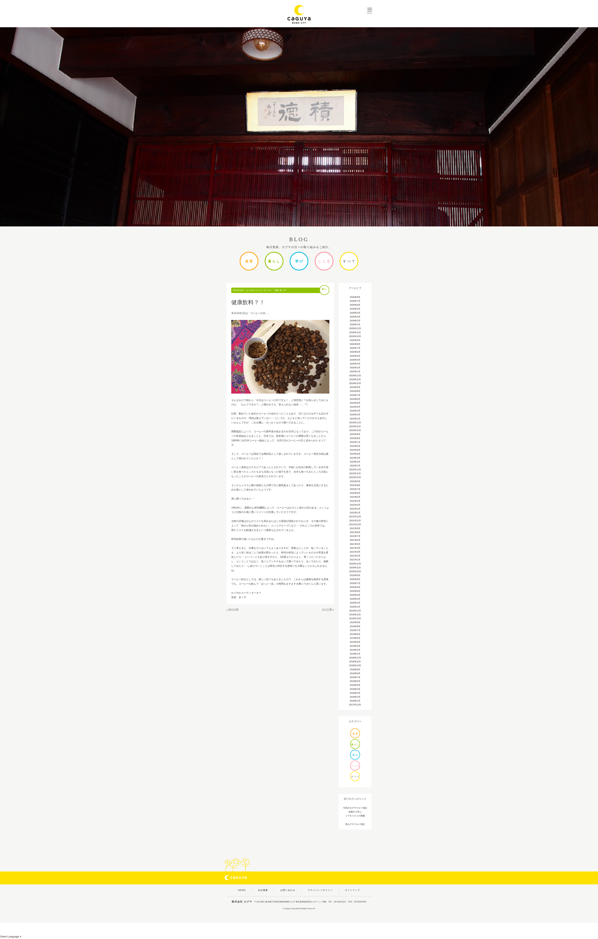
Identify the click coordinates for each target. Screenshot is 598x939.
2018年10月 (355, 665)
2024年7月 (355, 395)
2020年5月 (355, 591)
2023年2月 (355, 461)
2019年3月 (355, 646)
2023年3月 (355, 458)
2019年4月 (355, 642)
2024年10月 (355, 383)
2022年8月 (355, 485)
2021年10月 (355, 524)
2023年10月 (355, 430)
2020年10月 (355, 571)
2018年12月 (355, 657)
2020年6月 (355, 587)
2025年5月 (355, 356)
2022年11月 (355, 473)
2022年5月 (355, 497)
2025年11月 (355, 332)
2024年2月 (355, 414)
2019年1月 (355, 654)
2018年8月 (355, 673)
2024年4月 (355, 407)
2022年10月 (355, 477)
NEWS (242, 890)
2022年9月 (355, 481)
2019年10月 (355, 618)
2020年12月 (355, 563)
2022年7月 (355, 489)
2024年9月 (355, 387)
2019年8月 (355, 626)
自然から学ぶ (355, 811)
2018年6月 (355, 681)
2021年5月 (355, 544)
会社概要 (263, 890)
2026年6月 (355, 305)
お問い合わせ (287, 890)
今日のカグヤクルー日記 (355, 808)
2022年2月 (355, 508)
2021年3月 (355, 552)
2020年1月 (355, 607)
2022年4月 (355, 501)
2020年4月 (355, 595)
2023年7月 (355, 442)
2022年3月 (355, 505)
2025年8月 (355, 344)
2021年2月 (355, 555)
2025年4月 (355, 360)
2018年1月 (355, 701)
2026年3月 (355, 316)
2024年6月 (355, 399)
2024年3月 (355, 410)
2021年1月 (355, 559)
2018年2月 (355, 697)
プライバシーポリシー (320, 890)
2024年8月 (355, 391)
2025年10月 (355, 336)
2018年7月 (355, 677)
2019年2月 (355, 650)
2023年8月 (355, 438)
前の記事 (234, 609)
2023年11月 (355, 426)
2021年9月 (355, 528)
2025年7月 (355, 348)
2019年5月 (355, 638)
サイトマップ (352, 890)
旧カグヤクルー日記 (355, 824)
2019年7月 (355, 630)
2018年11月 (355, 661)
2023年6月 (355, 446)
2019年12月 (355, 610)
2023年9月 (355, 434)
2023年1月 (355, 465)
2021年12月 (355, 516)
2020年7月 (355, 583)
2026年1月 (355, 324)
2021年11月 (355, 520)
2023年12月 (355, 422)
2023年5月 (355, 450)
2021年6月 (355, 540)
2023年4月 (355, 454)
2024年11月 (355, 379)
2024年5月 (355, 403)
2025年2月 (355, 367)
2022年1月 (355, 512)
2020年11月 (355, 567)
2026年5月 (355, 309)
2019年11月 (355, 614)
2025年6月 (355, 352)
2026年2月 (355, 320)
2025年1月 (355, 371)
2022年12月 (355, 469)
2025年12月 (355, 328)
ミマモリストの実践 (355, 816)
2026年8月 (355, 297)
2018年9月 (355, 669)
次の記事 (327, 609)
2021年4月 (355, 548)
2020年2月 (355, 602)
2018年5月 (355, 685)
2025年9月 (355, 340)
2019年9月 (355, 622)
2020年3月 (355, 599)
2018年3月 (355, 693)
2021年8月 (355, 532)
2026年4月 (355, 313)
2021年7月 (355, 536)
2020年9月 (355, 575)
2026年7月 (355, 301)
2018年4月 (355, 689)
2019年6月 (355, 634)
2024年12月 (355, 375)
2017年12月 (355, 704)
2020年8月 (355, 579)
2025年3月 (355, 363)
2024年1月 (355, 418)
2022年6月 (355, 493)
